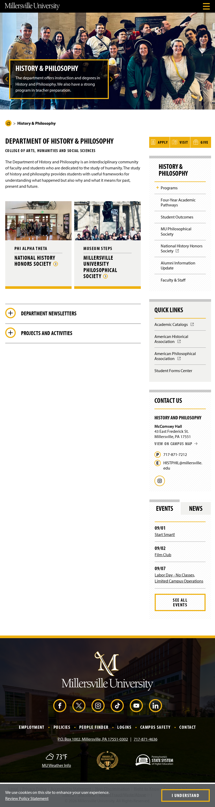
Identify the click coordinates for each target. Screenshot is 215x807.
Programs (169, 187)
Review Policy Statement (27, 798)
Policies (62, 727)
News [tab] (195, 508)
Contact (187, 727)
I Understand (185, 795)
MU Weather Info (56, 765)
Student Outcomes (177, 217)
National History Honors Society (181, 250)
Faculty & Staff (173, 280)
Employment (31, 727)
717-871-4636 (145, 739)
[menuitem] (6, 79)
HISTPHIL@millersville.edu (182, 465)
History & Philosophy (173, 170)
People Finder (94, 727)
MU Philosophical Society (176, 231)
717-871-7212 (175, 454)
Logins (124, 727)
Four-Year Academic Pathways (178, 202)
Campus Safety (155, 727)
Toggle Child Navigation (157, 187)
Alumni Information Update (178, 265)
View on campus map (173, 443)
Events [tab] (164, 508)
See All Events (180, 602)
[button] (6, 79)
